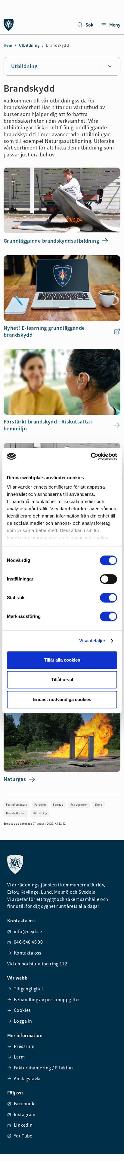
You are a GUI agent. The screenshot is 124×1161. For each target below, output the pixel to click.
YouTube (23, 1136)
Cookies (22, 1010)
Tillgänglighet (28, 989)
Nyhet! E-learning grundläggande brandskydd (44, 331)
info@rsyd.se (28, 931)
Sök (89, 25)
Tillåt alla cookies (62, 659)
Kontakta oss (28, 953)
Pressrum (24, 1046)
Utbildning (29, 45)
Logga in (23, 1021)
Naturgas (15, 779)
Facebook (24, 1103)
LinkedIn (23, 1125)
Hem (8, 45)
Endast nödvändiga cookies (62, 699)
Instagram (25, 1114)
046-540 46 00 (28, 942)
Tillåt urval (62, 679)
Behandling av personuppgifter (47, 999)
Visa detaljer (92, 640)
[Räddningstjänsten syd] (9, 25)
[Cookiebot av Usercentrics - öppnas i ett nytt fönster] (90, 456)
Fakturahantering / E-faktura (44, 1068)
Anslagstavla (27, 1078)
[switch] (108, 579)
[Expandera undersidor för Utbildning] (109, 66)
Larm (19, 1057)
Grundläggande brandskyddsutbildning (51, 240)
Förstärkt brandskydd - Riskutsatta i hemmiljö (48, 425)
